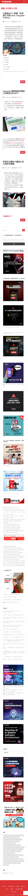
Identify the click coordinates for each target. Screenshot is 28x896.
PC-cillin (10, 841)
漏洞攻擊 (6, 849)
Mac (5, 841)
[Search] (23, 230)
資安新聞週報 (7, 861)
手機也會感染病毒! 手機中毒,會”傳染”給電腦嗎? (13, 552)
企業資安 (16, 841)
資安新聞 (12, 859)
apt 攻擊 (21, 835)
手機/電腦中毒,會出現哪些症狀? (10, 546)
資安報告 (6, 859)
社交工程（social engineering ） (16, 142)
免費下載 (4, 886)
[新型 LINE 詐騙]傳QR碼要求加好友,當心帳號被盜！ (14, 564)
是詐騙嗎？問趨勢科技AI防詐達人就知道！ (12, 509)
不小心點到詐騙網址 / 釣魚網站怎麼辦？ (11, 327)
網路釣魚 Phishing (8, 855)
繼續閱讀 (22, 81)
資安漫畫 (14, 861)
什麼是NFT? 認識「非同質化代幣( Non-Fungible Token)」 (14, 15)
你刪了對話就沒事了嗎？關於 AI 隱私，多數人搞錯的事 (14, 644)
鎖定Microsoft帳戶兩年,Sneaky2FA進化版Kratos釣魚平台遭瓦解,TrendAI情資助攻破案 (13, 626)
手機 (5, 847)
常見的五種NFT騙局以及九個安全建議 (13, 162)
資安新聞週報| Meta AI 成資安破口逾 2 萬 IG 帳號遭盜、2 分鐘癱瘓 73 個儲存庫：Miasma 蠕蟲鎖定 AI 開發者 (14, 653)
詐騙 (11, 857)
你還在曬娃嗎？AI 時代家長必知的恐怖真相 (12, 632)
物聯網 (12, 849)
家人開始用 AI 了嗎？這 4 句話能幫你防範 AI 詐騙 (13, 637)
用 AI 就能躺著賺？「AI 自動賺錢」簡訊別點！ (13, 656)
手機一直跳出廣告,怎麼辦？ (9, 514)
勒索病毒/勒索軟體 (19, 889)
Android (10, 835)
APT (15, 835)
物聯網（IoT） (19, 849)
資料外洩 (21, 861)
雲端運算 (6, 865)
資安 (16, 857)
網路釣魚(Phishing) (11, 144)
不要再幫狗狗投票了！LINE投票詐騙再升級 (12, 599)
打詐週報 (16, 847)
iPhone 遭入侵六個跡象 (8, 517)
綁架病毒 (12, 851)
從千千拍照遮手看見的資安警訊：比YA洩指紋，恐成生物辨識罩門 (13, 618)
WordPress (22, 894)
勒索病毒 (6, 843)
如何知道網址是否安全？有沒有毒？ (10, 507)
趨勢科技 (6, 863)
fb (12, 839)
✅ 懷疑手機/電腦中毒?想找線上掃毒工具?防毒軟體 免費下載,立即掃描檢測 (14, 535)
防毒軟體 (13, 863)
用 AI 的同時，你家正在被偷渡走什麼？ (11, 629)
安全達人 (17, 845)
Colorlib (13, 894)
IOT (20, 839)
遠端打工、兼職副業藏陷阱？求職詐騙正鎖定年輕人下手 (13, 648)
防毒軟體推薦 (10, 886)
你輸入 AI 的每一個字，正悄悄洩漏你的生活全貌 (13, 615)
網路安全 (18, 851)
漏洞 (22, 847)
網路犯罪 (6, 853)
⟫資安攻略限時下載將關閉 (9, 694)
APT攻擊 (6, 837)
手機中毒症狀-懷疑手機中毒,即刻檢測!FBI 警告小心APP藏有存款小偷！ (14, 333)
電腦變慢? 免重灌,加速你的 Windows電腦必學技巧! (14, 557)
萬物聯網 (20, 855)
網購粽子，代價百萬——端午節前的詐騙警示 (12, 659)
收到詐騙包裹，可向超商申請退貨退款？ (11, 594)
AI (5, 835)
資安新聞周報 (19, 859)
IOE (15, 839)
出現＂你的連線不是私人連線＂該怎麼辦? (12, 527)
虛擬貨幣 (6, 857)
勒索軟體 (12, 843)
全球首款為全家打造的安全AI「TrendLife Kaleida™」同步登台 (12, 611)
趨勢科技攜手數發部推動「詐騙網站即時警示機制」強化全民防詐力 (14, 622)
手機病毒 (10, 847)
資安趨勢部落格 (7, 2)
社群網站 (6, 851)
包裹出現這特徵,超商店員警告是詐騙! (11, 559)
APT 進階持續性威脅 (14, 837)
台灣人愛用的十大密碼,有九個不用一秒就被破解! (13, 516)
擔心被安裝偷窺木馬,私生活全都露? (10, 532)
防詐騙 (7, 889)
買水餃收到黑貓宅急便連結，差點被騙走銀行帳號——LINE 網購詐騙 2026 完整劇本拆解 (13, 640)
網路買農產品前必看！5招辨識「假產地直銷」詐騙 (14, 634)
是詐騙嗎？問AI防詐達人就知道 (9, 597)
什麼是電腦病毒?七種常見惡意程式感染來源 (12, 547)
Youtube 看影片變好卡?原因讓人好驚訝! (11, 554)
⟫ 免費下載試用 (6, 465)
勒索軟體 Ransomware (9, 845)
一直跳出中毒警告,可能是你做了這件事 (11, 525)
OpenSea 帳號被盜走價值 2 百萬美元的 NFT (14, 92)
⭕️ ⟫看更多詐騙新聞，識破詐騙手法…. (11, 602)
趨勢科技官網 (14, 891)
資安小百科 (23, 886)
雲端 (18, 863)
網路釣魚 (17, 103)
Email (4, 238)
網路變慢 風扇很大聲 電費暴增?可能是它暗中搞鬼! (13, 556)
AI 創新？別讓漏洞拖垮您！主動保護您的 (13, 693)
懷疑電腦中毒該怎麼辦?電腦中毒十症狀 (11, 551)
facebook (6, 839)
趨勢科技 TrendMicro (17, 21)
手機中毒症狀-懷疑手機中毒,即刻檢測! (11, 529)
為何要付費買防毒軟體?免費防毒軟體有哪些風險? (13, 530)
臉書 (15, 855)
